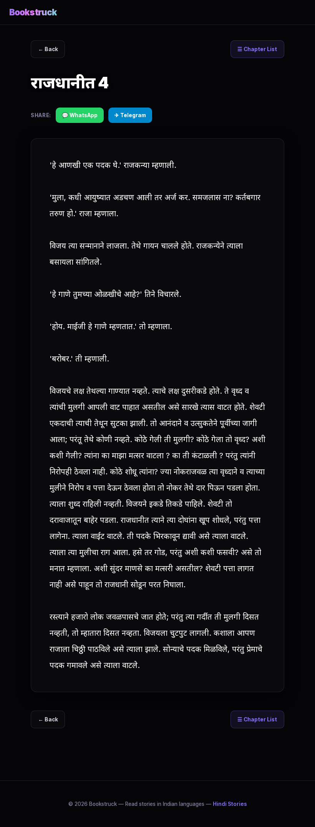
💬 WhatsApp (80, 115)
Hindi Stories (230, 804)
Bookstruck (33, 12)
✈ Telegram (130, 115)
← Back (48, 49)
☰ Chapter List (257, 49)
